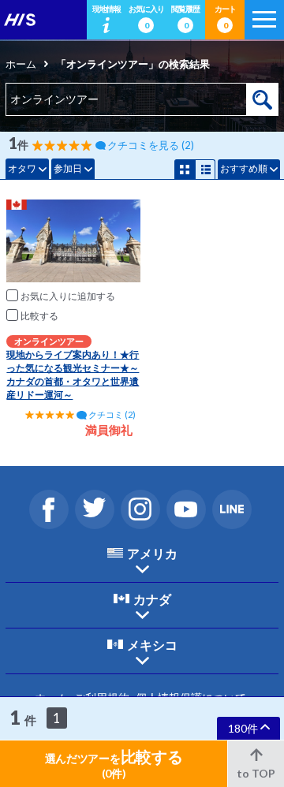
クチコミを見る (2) (150, 145)
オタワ (22, 168)
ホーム (21, 64)
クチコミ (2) (112, 414)
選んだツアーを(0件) (114, 763)
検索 (263, 99)
